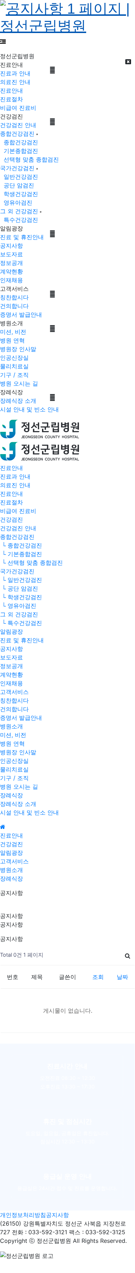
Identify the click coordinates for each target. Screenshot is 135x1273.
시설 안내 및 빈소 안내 (29, 409)
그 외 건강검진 (19, 211)
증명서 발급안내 (21, 314)
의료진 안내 (15, 81)
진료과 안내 (15, 73)
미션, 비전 (13, 331)
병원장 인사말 (18, 349)
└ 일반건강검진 (21, 579)
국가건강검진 (17, 168)
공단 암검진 (17, 185)
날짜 (122, 976)
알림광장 (11, 631)
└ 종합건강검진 (21, 545)
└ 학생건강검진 (21, 597)
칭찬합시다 (14, 297)
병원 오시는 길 (19, 383)
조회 (98, 976)
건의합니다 (14, 305)
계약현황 (11, 271)
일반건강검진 (19, 176)
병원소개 (11, 726)
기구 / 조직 (14, 374)
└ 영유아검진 (18, 605)
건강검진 (11, 519)
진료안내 (11, 90)
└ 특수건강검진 (21, 622)
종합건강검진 (17, 133)
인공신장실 (14, 357)
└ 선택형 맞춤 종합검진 (31, 562)
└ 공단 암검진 (19, 588)
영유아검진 (16, 202)
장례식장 (11, 795)
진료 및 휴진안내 (22, 237)
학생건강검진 (19, 193)
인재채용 (11, 280)
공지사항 (11, 245)
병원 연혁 (12, 340)
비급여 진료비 (18, 107)
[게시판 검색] (127, 955)
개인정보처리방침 (23, 1214)
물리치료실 (14, 366)
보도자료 (11, 254)
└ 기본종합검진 (21, 554)
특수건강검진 (19, 219)
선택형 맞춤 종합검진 (29, 159)
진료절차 (11, 99)
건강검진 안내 (18, 125)
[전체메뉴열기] (3, 41)
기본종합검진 (19, 150)
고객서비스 (14, 691)
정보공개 (11, 262)
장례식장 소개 (18, 400)
